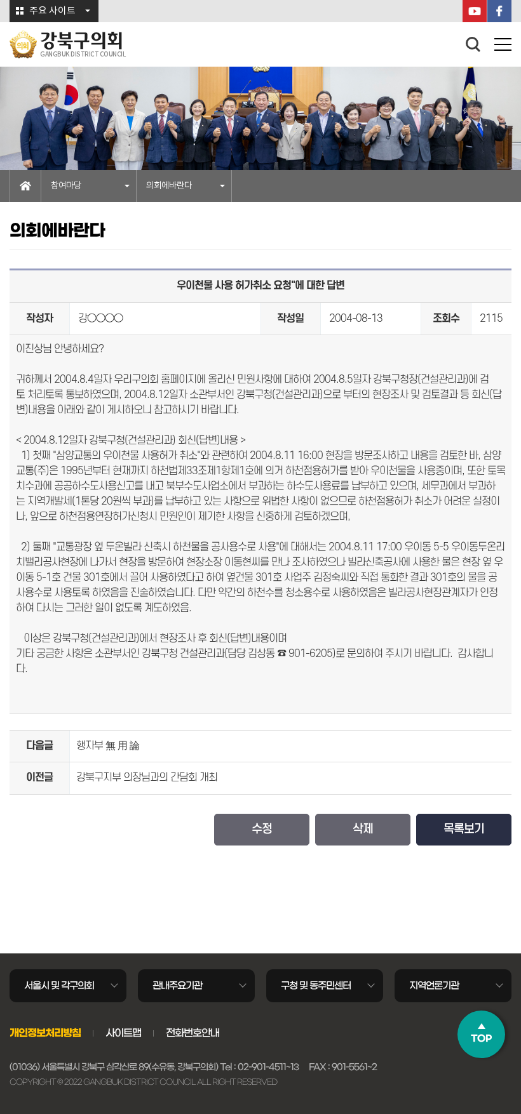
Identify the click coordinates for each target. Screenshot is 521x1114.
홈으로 (25, 186)
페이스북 (499, 11)
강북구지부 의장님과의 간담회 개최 (146, 777)
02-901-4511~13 (268, 1067)
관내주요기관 (177, 985)
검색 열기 (473, 44)
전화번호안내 (192, 1033)
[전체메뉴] (502, 46)
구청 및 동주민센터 (316, 985)
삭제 (363, 829)
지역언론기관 (434, 985)
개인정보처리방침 (45, 1033)
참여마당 (66, 186)
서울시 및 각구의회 (59, 985)
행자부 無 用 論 (107, 746)
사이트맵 (123, 1033)
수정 (262, 829)
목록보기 (463, 829)
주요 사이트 (52, 11)
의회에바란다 (169, 186)
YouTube (475, 11)
